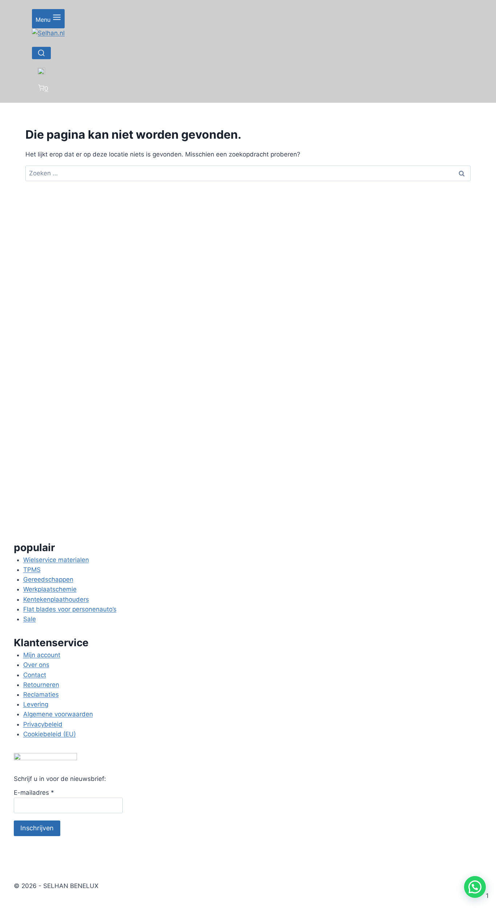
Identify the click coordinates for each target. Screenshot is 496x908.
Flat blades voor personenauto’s (70, 609)
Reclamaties (41, 694)
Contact (34, 675)
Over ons (36, 664)
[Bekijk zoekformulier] (41, 53)
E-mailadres (34, 792)
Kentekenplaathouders (56, 599)
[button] (475, 887)
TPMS (32, 569)
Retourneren (41, 684)
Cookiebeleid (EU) (49, 734)
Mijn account (41, 655)
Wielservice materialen (56, 559)
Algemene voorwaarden (58, 714)
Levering (35, 704)
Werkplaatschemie (50, 589)
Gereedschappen (48, 579)
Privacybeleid (42, 724)
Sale (29, 619)
